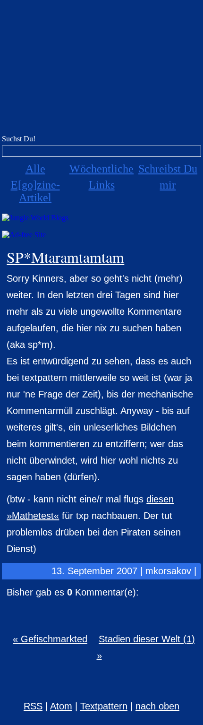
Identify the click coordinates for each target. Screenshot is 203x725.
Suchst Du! (18, 139)
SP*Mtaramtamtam (65, 257)
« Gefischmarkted (50, 639)
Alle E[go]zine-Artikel (35, 183)
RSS (33, 706)
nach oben (157, 706)
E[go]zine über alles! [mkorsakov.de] (101, 70)
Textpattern (103, 706)
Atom (61, 706)
